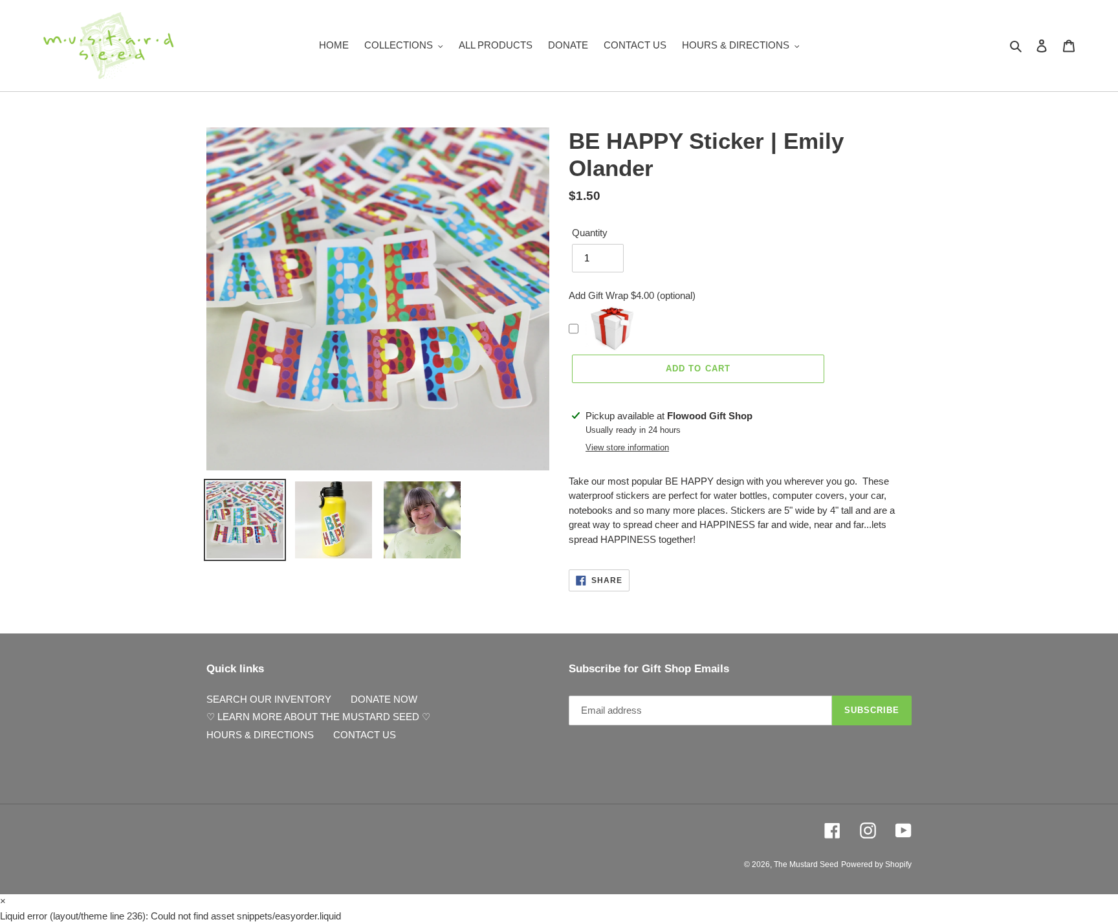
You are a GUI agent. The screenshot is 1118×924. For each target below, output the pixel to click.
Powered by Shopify (876, 864)
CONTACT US (364, 734)
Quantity (590, 232)
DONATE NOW (384, 699)
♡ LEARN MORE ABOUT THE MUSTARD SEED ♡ (318, 716)
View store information (627, 447)
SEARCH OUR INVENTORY (268, 699)
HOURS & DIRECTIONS (260, 734)
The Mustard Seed (806, 864)
